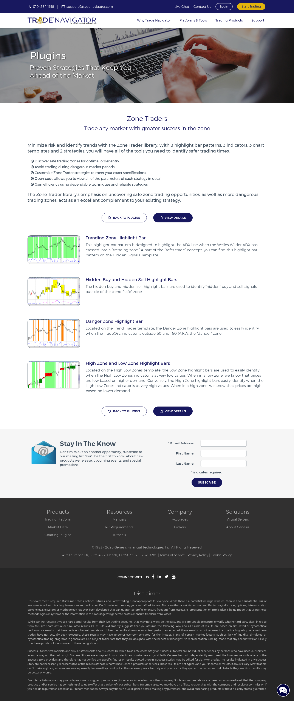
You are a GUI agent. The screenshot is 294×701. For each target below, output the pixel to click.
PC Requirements (119, 527)
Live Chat (182, 7)
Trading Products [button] (229, 20)
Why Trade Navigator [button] (154, 20)
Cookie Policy (221, 555)
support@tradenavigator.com (90, 7)
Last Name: (185, 463)
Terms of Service (172, 555)
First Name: (185, 453)
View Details (175, 218)
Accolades (180, 519)
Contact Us (202, 7)
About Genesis (237, 527)
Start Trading (251, 6)
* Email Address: (181, 443)
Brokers (180, 527)
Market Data (58, 527)
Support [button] (257, 20)
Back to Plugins (126, 218)
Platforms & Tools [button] (193, 20)
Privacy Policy (197, 555)
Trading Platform (58, 519)
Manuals (119, 519)
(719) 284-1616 (43, 7)
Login (224, 6)
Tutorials (119, 535)
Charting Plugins (58, 535)
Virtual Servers (238, 519)
